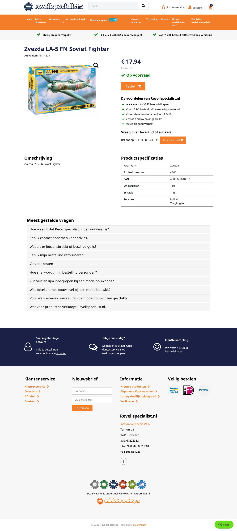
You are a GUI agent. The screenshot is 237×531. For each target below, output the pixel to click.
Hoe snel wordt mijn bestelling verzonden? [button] (63, 272)
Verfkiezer (127, 401)
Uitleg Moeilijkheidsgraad (138, 396)
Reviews (165, 19)
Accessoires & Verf (75, 19)
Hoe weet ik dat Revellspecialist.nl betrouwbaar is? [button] (69, 229)
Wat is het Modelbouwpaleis (200, 21)
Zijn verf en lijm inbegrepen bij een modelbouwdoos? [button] (72, 281)
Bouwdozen (55, 19)
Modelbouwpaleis (103, 20)
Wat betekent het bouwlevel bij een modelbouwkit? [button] (70, 289)
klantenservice (175, 7)
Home (29, 19)
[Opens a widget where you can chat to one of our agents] (224, 525)
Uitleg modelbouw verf (178, 22)
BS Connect (139, 524)
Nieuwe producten (136, 21)
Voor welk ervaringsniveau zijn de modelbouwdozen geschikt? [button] (78, 298)
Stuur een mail (171, 140)
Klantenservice (35, 386)
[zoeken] (143, 6)
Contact (30, 401)
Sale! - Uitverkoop (40, 21)
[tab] (118, 229)
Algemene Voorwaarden (137, 391)
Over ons (31, 391)
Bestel (130, 86)
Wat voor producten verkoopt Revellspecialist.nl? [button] (68, 307)
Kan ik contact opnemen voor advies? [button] (59, 238)
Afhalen (30, 396)
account (61, 353)
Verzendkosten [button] (41, 263)
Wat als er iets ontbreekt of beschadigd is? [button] (63, 246)
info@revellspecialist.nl (135, 424)
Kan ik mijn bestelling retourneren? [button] (57, 255)
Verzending (152, 19)
